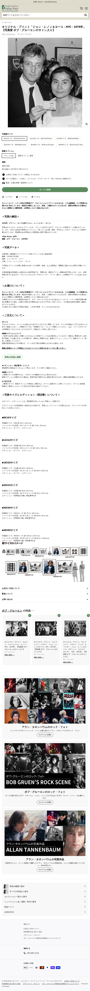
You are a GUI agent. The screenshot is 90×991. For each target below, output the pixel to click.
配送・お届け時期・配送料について (19, 183)
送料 (6, 169)
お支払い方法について (31, 929)
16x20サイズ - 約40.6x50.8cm (67, 138)
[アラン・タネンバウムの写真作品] (45, 833)
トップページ (6, 22)
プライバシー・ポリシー (32, 935)
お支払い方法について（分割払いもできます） (23, 175)
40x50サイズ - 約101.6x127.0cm (70, 145)
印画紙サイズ (7, 134)
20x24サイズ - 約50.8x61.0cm (15, 145)
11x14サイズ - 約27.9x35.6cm (41, 138)
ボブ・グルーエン (8, 34)
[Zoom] (86, 124)
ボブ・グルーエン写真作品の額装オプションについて (42, 938)
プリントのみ (9, 156)
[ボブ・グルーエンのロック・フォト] (45, 765)
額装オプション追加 (25, 156)
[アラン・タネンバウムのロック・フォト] (45, 701)
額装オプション (8, 151)
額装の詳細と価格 (13, 357)
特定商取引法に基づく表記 (33, 932)
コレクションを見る (45, 735)
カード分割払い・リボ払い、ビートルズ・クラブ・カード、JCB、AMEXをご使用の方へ (38, 179)
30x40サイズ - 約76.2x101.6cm (42, 145)
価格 (4, 162)
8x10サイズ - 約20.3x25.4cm (14, 138)
